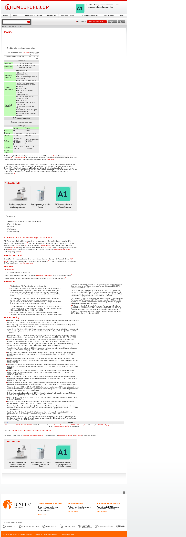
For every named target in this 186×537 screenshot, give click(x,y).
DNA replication (29, 430)
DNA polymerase (45, 245)
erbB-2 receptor (81, 425)
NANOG (100, 425)
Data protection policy (67, 534)
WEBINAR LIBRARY (68, 16)
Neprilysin (108, 425)
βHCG (73, 425)
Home (4, 26)
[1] (14, 173)
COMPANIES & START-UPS (32, 16)
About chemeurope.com (50, 504)
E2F (55, 250)
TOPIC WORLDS (108, 16)
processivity (70, 156)
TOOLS (122, 16)
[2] (27, 242)
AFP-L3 (17, 425)
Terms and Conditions (50, 534)
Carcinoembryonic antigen (62, 425)
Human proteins (17, 430)
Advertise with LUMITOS (108, 504)
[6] (20, 251)
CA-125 (23, 425)
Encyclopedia (12, 26)
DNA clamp (26, 52)
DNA (15, 248)
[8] (65, 277)
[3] (26, 245)
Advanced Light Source (44, 275)
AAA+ (10, 250)
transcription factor (63, 250)
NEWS (15, 16)
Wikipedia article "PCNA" (65, 435)
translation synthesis (26, 263)
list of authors (78, 435)
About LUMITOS (75, 504)
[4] (11, 247)
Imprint (37, 534)
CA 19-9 (29, 425)
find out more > (43, 515)
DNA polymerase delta (18, 158)
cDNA (19, 245)
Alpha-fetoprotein (10, 425)
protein (53, 156)
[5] (50, 247)
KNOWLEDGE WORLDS (89, 16)
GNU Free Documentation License (33, 435)
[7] (49, 260)
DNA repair (40, 430)
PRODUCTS (51, 16)
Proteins (48, 430)
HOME (5, 16)
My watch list (81, 22)
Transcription (9, 270)
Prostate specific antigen (61, 426)
